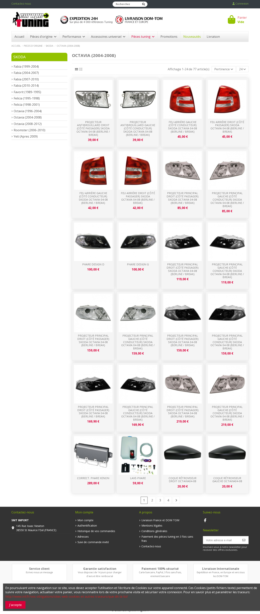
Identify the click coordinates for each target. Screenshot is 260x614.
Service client (39, 569)
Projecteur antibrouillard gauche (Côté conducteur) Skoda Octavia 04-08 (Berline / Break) (137, 128)
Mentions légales (151, 525)
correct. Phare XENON (93, 478)
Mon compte (85, 520)
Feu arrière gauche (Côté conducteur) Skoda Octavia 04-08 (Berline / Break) (182, 126)
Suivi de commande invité (93, 542)
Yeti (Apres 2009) (26, 136)
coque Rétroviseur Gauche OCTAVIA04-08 (227, 479)
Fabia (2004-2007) (26, 73)
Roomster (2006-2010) (29, 130)
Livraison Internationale (220, 569)
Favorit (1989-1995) (27, 92)
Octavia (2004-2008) (28, 117)
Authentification (87, 525)
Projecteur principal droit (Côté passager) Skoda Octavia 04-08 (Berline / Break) (183, 197)
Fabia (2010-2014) (26, 85)
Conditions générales (154, 531)
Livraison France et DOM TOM (160, 520)
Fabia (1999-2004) (26, 66)
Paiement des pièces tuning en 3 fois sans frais (167, 539)
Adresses (83, 536)
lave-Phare (138, 478)
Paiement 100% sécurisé (160, 569)
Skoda (19, 56)
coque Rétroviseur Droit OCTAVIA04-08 (182, 479)
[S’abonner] (243, 540)
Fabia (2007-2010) (26, 79)
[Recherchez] (144, 4)
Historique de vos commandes (96, 531)
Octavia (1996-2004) (28, 111)
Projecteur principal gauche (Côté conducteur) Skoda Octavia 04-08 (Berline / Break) (227, 199)
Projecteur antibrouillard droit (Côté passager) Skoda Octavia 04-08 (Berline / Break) (93, 128)
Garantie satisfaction (99, 569)
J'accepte (15, 605)
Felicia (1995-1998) (27, 98)
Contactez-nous (21, 3)
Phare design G (138, 264)
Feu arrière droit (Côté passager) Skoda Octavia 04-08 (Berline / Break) (227, 126)
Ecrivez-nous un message (39, 572)
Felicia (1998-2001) (27, 104)
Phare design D (93, 264)
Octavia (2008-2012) (28, 124)
